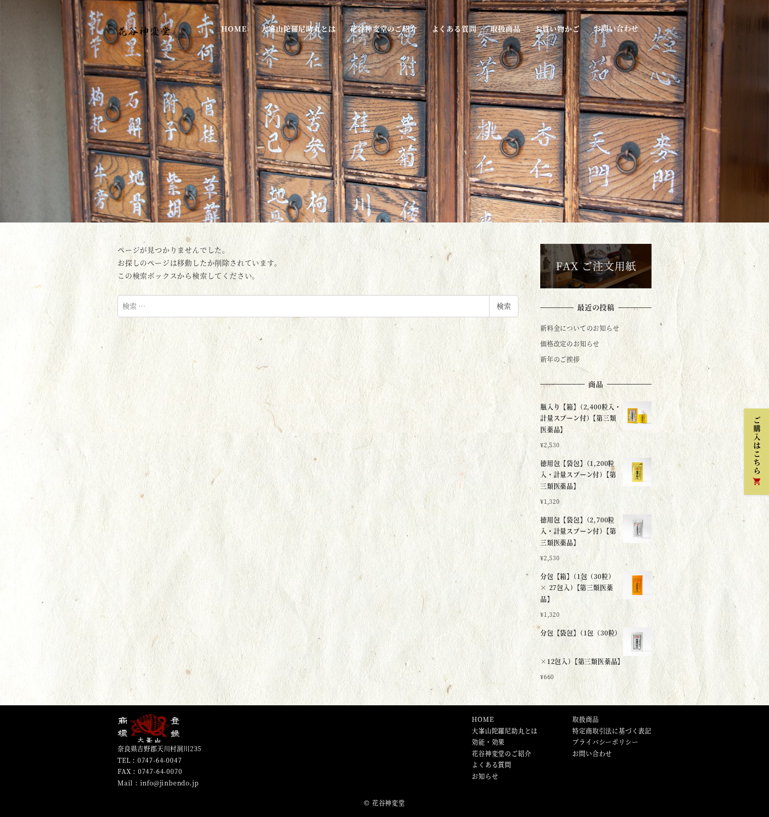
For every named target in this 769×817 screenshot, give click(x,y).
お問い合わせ (592, 753)
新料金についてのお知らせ (579, 328)
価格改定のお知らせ (569, 343)
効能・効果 (488, 741)
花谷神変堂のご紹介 (501, 753)
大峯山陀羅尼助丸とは (505, 730)
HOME (483, 719)
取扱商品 (585, 719)
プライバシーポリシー (605, 741)
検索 (504, 306)
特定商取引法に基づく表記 (612, 730)
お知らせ (485, 776)
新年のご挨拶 (560, 359)
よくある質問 (491, 764)
